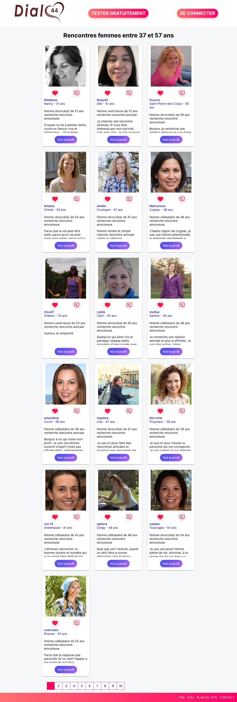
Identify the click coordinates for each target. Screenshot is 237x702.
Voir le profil (65, 139)
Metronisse (157, 206)
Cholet (48, 209)
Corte (48, 421)
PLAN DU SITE (207, 697)
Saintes (154, 315)
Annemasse (52, 527)
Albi (99, 103)
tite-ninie (155, 418)
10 (120, 686)
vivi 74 (48, 524)
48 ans (168, 209)
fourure (154, 100)
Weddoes (50, 100)
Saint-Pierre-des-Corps (165, 103)
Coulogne (103, 209)
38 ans (167, 315)
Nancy (48, 103)
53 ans (62, 315)
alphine (102, 524)
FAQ (181, 697)
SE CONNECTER (197, 13)
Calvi (100, 315)
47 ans (118, 209)
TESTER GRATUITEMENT (118, 13)
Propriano (156, 421)
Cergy (101, 527)
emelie (101, 206)
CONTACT (227, 697)
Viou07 (49, 312)
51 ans (60, 103)
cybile (101, 312)
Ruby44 (102, 100)
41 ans (67, 527)
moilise (154, 312)
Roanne (49, 633)
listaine (49, 206)
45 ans (111, 315)
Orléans (49, 315)
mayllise (102, 418)
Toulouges (156, 527)
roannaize (51, 630)
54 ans (61, 209)
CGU (190, 697)
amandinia (51, 418)
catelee (154, 524)
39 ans (171, 421)
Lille (99, 421)
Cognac (154, 209)
